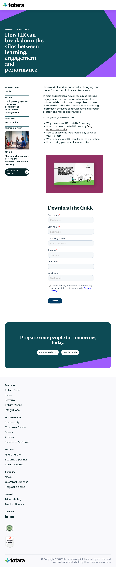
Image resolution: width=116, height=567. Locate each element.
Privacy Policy (13, 499)
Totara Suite (12, 390)
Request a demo (15, 487)
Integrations (12, 410)
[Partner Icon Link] (10, 528)
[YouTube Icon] (12, 518)
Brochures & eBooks (17, 442)
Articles (9, 437)
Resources (10, 30)
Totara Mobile (13, 405)
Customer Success (16, 482)
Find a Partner (13, 454)
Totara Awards (14, 464)
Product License (14, 504)
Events (9, 432)
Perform (10, 400)
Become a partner (16, 459)
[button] (112, 5)
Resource (24, 30)
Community (12, 422)
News (8, 477)
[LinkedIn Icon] (6, 517)
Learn (8, 395)
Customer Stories (15, 427)
